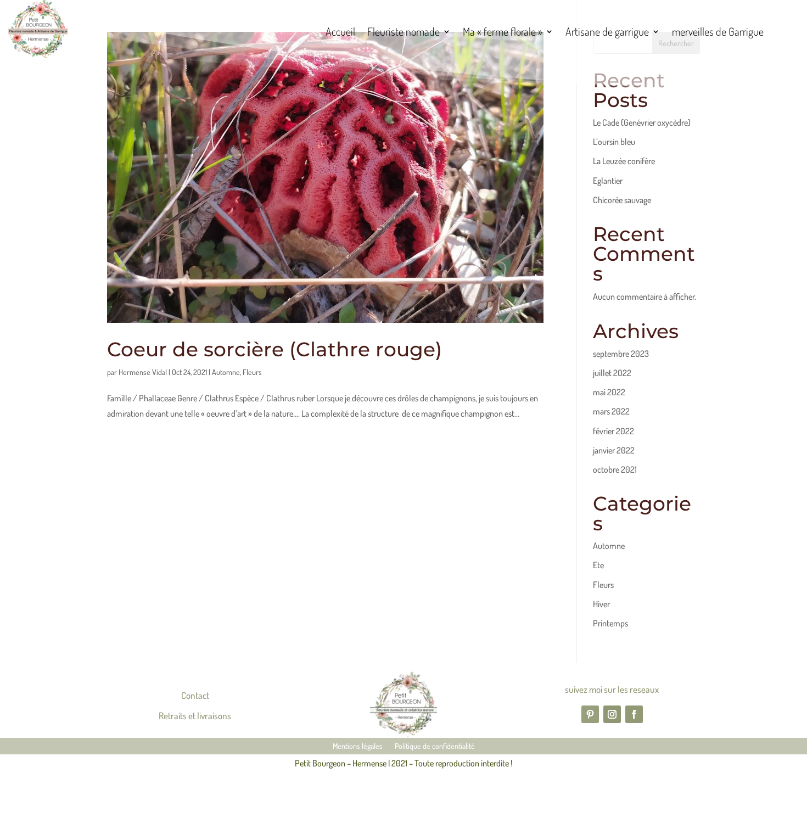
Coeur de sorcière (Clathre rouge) (274, 349)
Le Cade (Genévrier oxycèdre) (642, 122)
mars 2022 (611, 411)
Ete (598, 564)
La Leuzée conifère (624, 160)
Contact (195, 695)
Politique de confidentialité (435, 746)
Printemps (610, 623)
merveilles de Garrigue (718, 32)
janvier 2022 (614, 450)
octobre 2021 (615, 469)
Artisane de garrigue (607, 32)
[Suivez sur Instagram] (612, 714)
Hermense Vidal (143, 372)
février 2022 (613, 430)
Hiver (601, 603)
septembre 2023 (621, 353)
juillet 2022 (612, 372)
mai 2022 (609, 392)
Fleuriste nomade (403, 32)
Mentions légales (358, 746)
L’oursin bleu (614, 141)
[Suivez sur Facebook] (634, 714)
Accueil (340, 32)
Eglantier (608, 180)
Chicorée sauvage (622, 199)
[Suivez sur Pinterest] (590, 714)
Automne (226, 372)
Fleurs (252, 372)
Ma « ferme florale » (502, 32)
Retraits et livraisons (195, 715)
